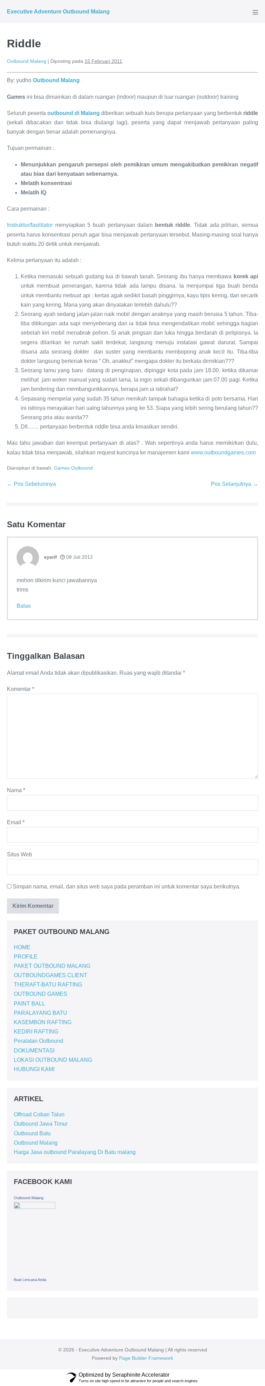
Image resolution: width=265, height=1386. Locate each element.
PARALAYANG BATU (40, 1013)
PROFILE (26, 957)
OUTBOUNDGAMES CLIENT (50, 975)
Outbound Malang (36, 1143)
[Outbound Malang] (34, 1238)
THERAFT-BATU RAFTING (48, 985)
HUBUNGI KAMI (34, 1069)
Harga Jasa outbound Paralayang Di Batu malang (75, 1152)
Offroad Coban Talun (39, 1114)
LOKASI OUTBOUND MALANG (53, 1060)
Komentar (20, 689)
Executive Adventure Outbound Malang (58, 12)
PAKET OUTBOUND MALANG (52, 966)
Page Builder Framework (146, 1358)
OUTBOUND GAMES (40, 994)
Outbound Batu (32, 1133)
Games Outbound (73, 468)
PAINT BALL (29, 1004)
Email (15, 822)
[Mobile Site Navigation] (255, 12)
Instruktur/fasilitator (30, 225)
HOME (22, 947)
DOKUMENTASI (34, 1050)
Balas (24, 606)
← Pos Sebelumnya (31, 484)
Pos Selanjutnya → (234, 484)
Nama (16, 790)
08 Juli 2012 (79, 557)
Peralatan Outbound (38, 1041)
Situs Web (19, 854)
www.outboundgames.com (223, 452)
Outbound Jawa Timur (41, 1124)
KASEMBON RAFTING (42, 1022)
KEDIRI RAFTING (36, 1031)
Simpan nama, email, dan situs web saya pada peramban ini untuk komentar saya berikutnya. (127, 886)
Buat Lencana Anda (30, 1280)
